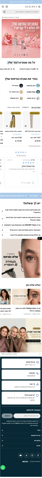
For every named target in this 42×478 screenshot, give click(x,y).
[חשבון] (3, 7)
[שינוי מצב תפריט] (39, 7)
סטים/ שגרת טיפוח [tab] (14, 107)
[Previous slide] (27, 55)
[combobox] (21, 11)
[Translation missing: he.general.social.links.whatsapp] (2, 467)
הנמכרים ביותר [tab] (35, 107)
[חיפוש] (4, 12)
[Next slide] (15, 55)
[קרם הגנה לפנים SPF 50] (31, 120)
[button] (38, 2)
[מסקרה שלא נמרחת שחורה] (13, 120)
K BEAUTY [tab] (25, 107)
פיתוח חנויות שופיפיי (35, 461)
